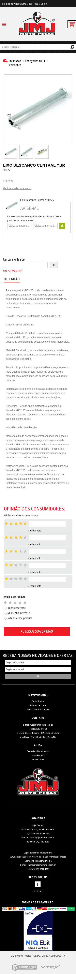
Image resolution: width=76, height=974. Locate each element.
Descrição (12, 279)
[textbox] (38, 46)
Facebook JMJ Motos (38, 884)
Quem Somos (38, 701)
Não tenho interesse (18, 612)
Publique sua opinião (37, 631)
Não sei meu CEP (12, 270)
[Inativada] (38, 931)
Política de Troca (38, 705)
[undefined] (38, 109)
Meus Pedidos (38, 755)
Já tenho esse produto (19, 618)
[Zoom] (10, 151)
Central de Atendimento (38, 751)
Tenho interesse (16, 607)
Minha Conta (38, 759)
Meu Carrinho (71, 24)
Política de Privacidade (38, 709)
